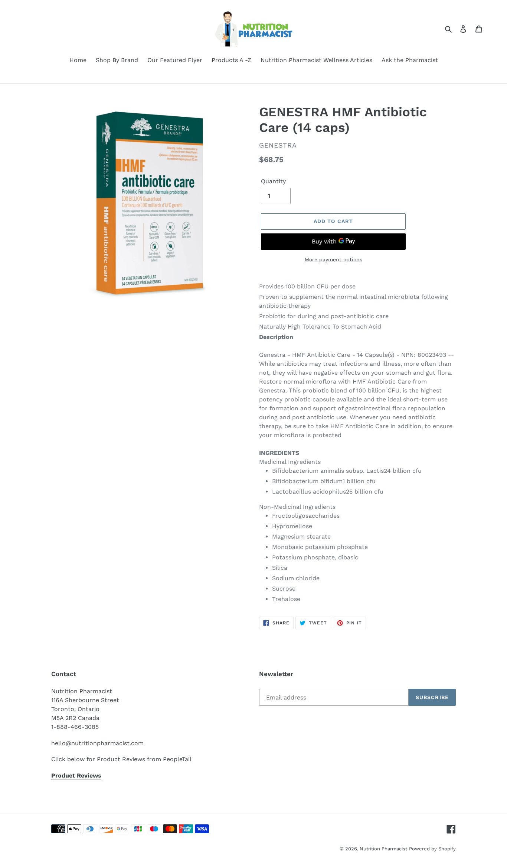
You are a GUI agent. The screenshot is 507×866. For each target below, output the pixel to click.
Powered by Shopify (432, 849)
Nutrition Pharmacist (383, 849)
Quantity (273, 181)
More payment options (333, 259)
